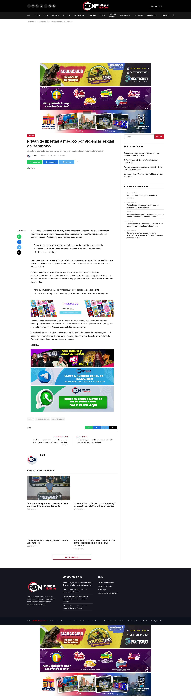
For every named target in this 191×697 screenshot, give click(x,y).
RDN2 (35, 155)
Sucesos (31, 135)
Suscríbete (156, 6)
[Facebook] (19, 242)
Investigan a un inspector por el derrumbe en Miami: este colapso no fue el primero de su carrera (50, 442)
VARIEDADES (151, 15)
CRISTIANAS (138, 15)
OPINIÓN (165, 15)
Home (29, 22)
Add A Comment (72, 557)
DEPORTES (124, 15)
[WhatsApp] (19, 236)
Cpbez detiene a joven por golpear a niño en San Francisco (47, 541)
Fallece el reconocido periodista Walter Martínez (142, 197)
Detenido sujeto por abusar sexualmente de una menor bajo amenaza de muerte (47, 504)
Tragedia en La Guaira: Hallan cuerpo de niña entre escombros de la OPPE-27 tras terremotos (94, 543)
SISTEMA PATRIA (112, 15)
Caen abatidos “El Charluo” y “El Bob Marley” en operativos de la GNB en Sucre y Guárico (94, 504)
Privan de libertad (42, 419)
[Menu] (28, 15)
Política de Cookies (105, 586)
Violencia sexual (58, 419)
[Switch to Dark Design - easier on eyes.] (173, 15)
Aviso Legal (102, 590)
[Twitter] (19, 247)
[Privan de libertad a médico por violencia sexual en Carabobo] (72, 196)
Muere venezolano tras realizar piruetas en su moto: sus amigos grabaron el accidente (145, 225)
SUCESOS (55, 15)
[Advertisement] (95, 41)
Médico (30, 419)
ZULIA (46, 15)
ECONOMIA (92, 15)
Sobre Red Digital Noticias (107, 593)
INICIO (37, 15)
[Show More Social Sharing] (77, 162)
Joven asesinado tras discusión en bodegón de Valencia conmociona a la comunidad (145, 215)
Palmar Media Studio (90, 621)
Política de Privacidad (106, 583)
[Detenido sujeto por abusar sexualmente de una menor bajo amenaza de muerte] (48, 488)
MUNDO (102, 15)
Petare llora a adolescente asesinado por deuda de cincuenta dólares (143, 206)
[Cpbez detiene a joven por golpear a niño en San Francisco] (48, 525)
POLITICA (66, 15)
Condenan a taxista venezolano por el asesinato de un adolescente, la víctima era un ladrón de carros (145, 235)
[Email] (19, 252)
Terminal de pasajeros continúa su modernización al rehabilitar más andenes (75, 599)
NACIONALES (79, 15)
